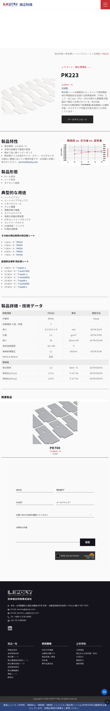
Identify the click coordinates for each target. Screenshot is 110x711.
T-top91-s (22, 274)
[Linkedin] (10, 628)
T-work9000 (24, 283)
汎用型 (97, 53)
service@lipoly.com (28, 161)
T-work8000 (24, 277)
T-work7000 (24, 271)
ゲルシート (86, 53)
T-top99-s (22, 286)
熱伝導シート (71, 53)
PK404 (19, 245)
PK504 (19, 248)
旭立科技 (59, 53)
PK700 (19, 254)
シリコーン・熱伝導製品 (74, 67)
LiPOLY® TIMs (54, 698)
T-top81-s (21, 267)
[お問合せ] (104, 692)
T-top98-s (22, 280)
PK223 (19, 242)
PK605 (19, 251)
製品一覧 (12, 643)
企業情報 (81, 643)
